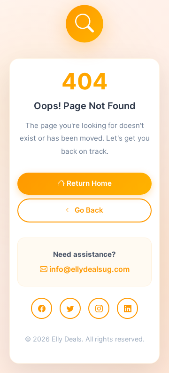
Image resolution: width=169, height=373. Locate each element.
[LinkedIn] (127, 308)
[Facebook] (41, 308)
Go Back (88, 210)
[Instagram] (98, 308)
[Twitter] (70, 308)
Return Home (88, 183)
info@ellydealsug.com (88, 269)
